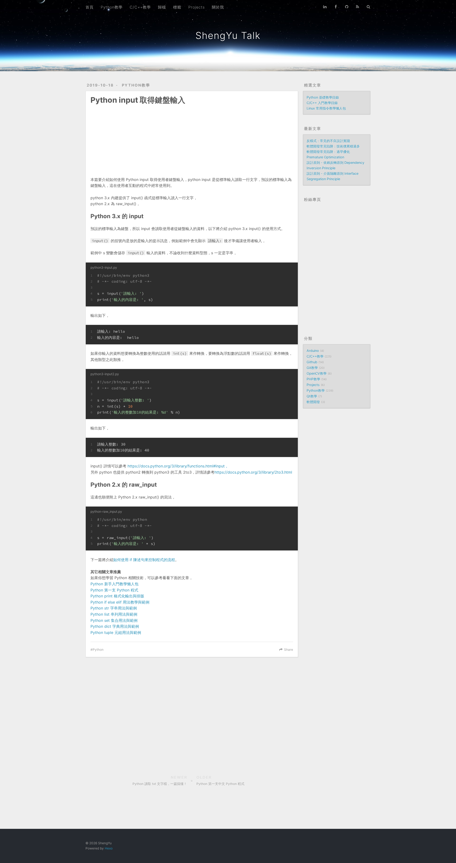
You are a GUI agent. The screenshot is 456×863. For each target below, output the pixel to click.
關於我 (218, 7)
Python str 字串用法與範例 (113, 608)
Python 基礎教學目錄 (323, 97)
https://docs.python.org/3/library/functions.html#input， (178, 466)
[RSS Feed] (357, 6)
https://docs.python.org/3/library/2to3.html (253, 472)
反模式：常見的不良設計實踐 (328, 141)
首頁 (90, 7)
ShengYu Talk (228, 35)
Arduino (313, 351)
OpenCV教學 (317, 373)
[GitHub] (346, 6)
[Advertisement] (191, 137)
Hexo (109, 848)
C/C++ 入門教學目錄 (322, 103)
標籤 (177, 7)
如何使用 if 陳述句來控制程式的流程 (144, 559)
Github (312, 362)
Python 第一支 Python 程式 (114, 590)
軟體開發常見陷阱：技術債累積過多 (333, 146)
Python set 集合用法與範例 (114, 620)
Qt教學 (312, 396)
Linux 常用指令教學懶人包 (326, 108)
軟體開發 (313, 402)
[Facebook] (335, 6)
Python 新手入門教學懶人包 (114, 583)
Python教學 (112, 7)
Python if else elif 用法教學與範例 (119, 602)
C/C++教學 (140, 7)
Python (98, 649)
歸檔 (162, 7)
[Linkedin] (324, 6)
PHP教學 (313, 379)
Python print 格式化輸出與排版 (117, 596)
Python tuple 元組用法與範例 (115, 632)
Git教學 (312, 368)
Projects (196, 7)
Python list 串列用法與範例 (113, 614)
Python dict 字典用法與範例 (114, 626)
